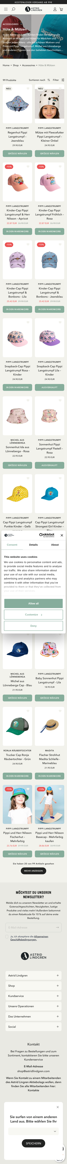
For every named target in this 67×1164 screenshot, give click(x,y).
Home (6, 65)
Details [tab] (33, 544)
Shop (16, 65)
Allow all (33, 603)
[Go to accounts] (54, 9)
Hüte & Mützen (46, 65)
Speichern (33, 1143)
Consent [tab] (12, 544)
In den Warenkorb (17, 231)
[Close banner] (62, 535)
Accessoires (28, 65)
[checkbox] (6, 936)
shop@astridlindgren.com (33, 1071)
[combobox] (33, 1131)
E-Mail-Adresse (33, 1066)
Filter (56, 80)
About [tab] (55, 544)
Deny (33, 625)
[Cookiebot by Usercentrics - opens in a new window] (40, 535)
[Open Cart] (60, 9)
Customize (31, 614)
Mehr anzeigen (33, 871)
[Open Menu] (6, 9)
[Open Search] (15, 9)
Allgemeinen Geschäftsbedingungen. (29, 938)
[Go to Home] (33, 9)
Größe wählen (17, 153)
